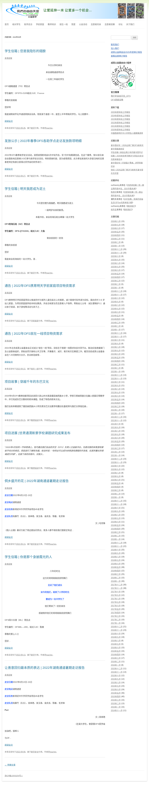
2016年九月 (116, 637)
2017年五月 (116, 609)
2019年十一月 (117, 504)
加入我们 (115, 48)
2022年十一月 (117, 378)
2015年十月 (116, 675)
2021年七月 (116, 434)
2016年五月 (116, 651)
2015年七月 (116, 686)
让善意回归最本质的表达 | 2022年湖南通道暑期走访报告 (45, 668)
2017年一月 (116, 623)
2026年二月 (116, 242)
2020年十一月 (117, 462)
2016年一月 (116, 665)
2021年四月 (116, 445)
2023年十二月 (117, 333)
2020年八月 (116, 473)
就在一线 (64, 24)
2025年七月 (116, 267)
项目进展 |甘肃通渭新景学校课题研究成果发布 (37, 433)
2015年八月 (116, 682)
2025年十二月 (117, 249)
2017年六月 (116, 606)
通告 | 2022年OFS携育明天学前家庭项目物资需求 (40, 286)
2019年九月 (116, 511)
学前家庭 (40, 24)
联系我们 (115, 44)
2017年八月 (116, 599)
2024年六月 (116, 312)
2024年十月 (116, 298)
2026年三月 (116, 239)
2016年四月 (116, 654)
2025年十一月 (117, 253)
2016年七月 (116, 644)
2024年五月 (116, 316)
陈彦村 (114, 192)
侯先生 (114, 209)
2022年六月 (116, 396)
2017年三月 (116, 616)
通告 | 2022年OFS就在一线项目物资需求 (33, 333)
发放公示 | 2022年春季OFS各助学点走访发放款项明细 (43, 141)
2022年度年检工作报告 (120, 123)
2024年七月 (116, 309)
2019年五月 (116, 525)
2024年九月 (116, 302)
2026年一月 (116, 246)
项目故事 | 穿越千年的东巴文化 (27, 381)
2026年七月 (116, 225)
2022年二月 (116, 410)
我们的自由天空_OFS (121, 96)
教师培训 (52, 24)
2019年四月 (116, 529)
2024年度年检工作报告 (120, 116)
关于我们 (130, 24)
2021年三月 (116, 448)
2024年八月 (116, 305)
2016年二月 (116, 661)
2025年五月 (116, 274)
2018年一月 (116, 581)
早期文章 (10, 765)
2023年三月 (116, 365)
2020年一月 (116, 497)
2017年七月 (116, 602)
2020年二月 (116, 494)
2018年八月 (116, 557)
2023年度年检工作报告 (120, 119)
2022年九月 (116, 385)
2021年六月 (116, 438)
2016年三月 (116, 658)
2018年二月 (116, 578)
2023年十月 (116, 340)
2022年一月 (116, 413)
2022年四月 (116, 403)
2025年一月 (116, 288)
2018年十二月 (117, 543)
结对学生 (16, 24)
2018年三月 (116, 574)
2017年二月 (116, 620)
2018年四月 (116, 571)
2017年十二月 (117, 585)
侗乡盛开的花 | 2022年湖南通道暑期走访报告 (37, 481)
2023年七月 (116, 351)
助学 (33, 128)
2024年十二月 (117, 291)
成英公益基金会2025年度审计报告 (126, 52)
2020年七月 (116, 476)
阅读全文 (9, 121)
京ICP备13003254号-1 (14, 776)
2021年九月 (116, 427)
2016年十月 (116, 634)
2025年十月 (116, 256)
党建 (73, 24)
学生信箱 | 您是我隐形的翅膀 (25, 51)
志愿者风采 (96, 24)
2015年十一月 (117, 672)
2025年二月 (116, 284)
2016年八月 (116, 641)
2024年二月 (116, 326)
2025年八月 (116, 263)
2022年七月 (116, 392)
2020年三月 (116, 490)
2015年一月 (116, 707)
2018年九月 (116, 553)
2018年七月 (116, 560)
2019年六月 (116, 522)
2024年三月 (116, 323)
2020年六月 (116, 480)
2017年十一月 (117, 588)
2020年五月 (116, 483)
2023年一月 (116, 371)
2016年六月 (116, 648)
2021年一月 (116, 455)
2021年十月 (116, 424)
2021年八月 (116, 431)
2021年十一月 (117, 420)
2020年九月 (116, 469)
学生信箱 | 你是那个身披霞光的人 (28, 557)
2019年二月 (116, 536)
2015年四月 (116, 696)
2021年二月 (116, 452)
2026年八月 (116, 221)
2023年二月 (116, 368)
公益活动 (83, 24)
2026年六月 (116, 228)
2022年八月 (116, 389)
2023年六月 (116, 354)
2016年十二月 (117, 627)
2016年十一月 (117, 630)
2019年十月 (116, 508)
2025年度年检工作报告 (120, 112)
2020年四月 (116, 487)
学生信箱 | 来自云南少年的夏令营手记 (127, 152)
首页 (7, 24)
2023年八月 (116, 347)
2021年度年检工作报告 (120, 126)
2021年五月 (116, 441)
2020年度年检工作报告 (120, 130)
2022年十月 (116, 382)
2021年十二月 (117, 417)
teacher (49, 128)
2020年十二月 (117, 459)
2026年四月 (116, 235)
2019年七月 (116, 518)
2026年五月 (116, 232)
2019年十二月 (117, 501)
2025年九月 (116, 260)
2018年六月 (116, 564)
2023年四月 (116, 361)
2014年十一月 (117, 710)
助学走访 (28, 24)
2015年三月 (116, 700)
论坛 (120, 24)
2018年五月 (116, 567)
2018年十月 (116, 550)
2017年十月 (116, 592)
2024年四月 (116, 319)
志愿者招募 (110, 24)
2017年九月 (116, 595)
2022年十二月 (117, 375)
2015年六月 (116, 689)
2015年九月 (116, 679)
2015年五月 (116, 693)
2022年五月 (116, 399)
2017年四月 (116, 613)
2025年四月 (116, 277)
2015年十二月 (117, 668)
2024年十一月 (117, 295)
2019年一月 (116, 539)
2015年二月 (116, 703)
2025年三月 (116, 281)
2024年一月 (116, 330)
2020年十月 (116, 466)
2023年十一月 (117, 337)
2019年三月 (116, 532)
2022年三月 (116, 406)
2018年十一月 (117, 546)
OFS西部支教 (117, 100)
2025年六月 (116, 270)
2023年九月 (116, 344)
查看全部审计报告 (119, 56)
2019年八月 (116, 515)
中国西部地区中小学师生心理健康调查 (127, 133)
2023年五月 (116, 358)
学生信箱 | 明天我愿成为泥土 (25, 189)
